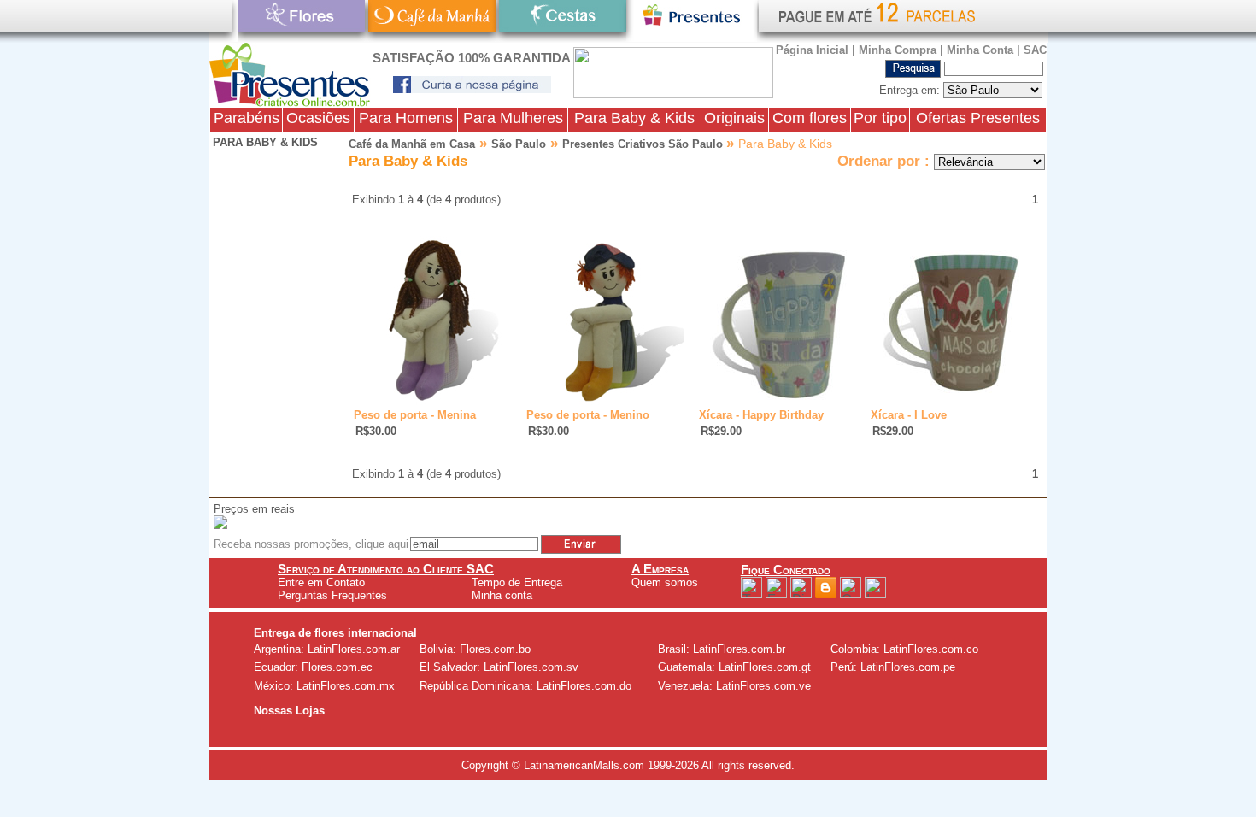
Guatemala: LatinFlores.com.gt (734, 667)
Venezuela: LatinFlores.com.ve (734, 685)
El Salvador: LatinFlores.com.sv (499, 667)
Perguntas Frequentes (332, 595)
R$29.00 (721, 431)
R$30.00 (375, 431)
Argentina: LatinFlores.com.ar (327, 649)
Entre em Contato (321, 582)
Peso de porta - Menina (415, 414)
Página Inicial (812, 50)
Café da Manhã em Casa (412, 144)
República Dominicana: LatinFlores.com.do (525, 685)
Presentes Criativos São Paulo (644, 144)
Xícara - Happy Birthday (761, 414)
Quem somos (664, 582)
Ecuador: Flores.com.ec (313, 667)
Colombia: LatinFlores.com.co (904, 649)
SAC (1035, 50)
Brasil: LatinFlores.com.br (721, 649)
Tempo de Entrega (517, 582)
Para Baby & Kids (263, 142)
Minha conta (980, 50)
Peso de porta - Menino (587, 414)
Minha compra (897, 50)
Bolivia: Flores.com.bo (475, 649)
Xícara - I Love (909, 414)
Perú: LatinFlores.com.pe (892, 667)
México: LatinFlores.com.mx (324, 685)
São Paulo (518, 144)
